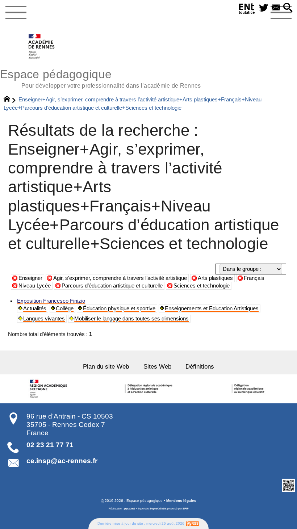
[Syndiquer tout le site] (192, 523)
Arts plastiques (215, 278)
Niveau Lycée (34, 286)
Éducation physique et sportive (119, 308)
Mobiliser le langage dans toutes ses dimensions (131, 319)
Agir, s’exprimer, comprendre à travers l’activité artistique (120, 278)
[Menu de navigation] (16, 12)
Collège (65, 308)
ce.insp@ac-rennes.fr (61, 461)
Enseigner (30, 278)
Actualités (34, 308)
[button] (288, 8)
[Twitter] (264, 8)
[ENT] (247, 10)
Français (254, 278)
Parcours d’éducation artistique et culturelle (112, 286)
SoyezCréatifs (158, 508)
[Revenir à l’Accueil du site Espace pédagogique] (41, 46)
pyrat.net (129, 508)
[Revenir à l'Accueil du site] (10, 100)
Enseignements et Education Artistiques (212, 308)
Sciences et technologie (201, 286)
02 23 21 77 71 (50, 445)
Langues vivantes (44, 319)
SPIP (186, 508)
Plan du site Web (106, 366)
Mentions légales (181, 501)
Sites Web (157, 366)
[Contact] (276, 8)
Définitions (199, 366)
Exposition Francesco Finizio (51, 301)
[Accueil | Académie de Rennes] (49, 388)
